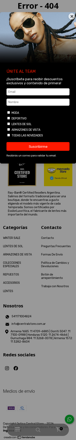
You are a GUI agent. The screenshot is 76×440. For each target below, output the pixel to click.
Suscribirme (38, 147)
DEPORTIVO (19, 118)
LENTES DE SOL (21, 124)
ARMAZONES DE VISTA (26, 130)
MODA (15, 113)
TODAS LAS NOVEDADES (27, 135)
